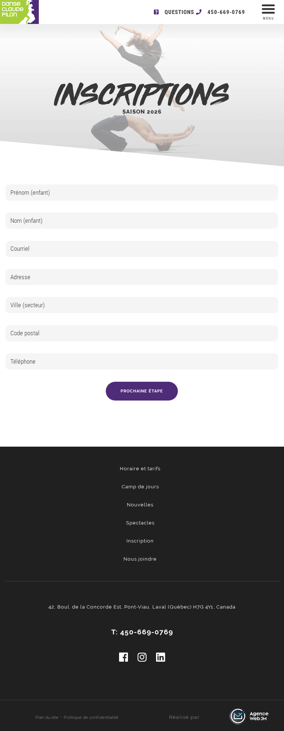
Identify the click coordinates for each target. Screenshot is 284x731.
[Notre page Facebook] (123, 657)
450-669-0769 (226, 12)
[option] (142, 297)
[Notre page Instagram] (142, 657)
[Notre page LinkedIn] (160, 657)
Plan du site (46, 717)
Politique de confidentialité (91, 717)
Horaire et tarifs (140, 468)
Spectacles (140, 523)
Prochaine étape (142, 391)
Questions (179, 12)
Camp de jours (140, 486)
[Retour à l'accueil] (27, 12)
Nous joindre (140, 559)
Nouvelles (140, 504)
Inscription (140, 541)
